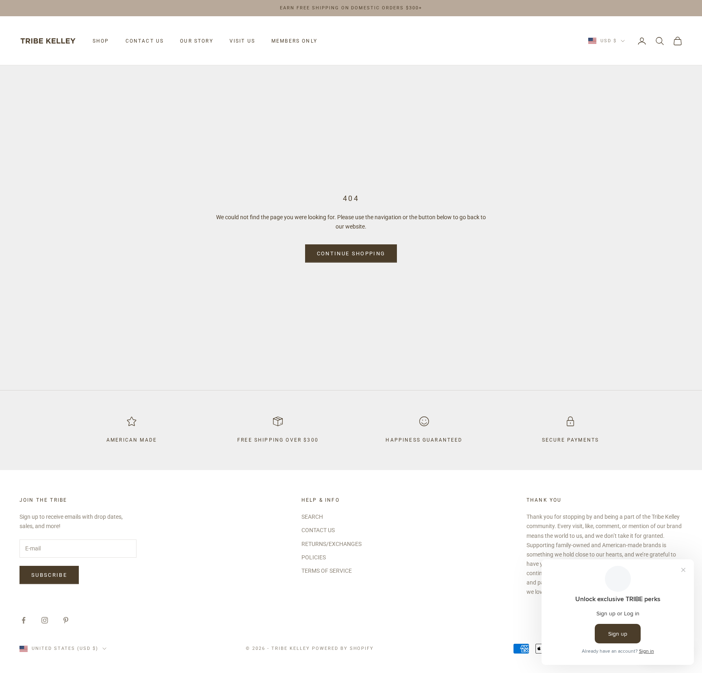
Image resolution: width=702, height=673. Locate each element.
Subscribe (49, 575)
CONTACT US (145, 41)
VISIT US (242, 41)
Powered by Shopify (343, 648)
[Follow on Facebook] (24, 620)
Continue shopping (351, 253)
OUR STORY (196, 41)
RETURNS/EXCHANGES (331, 544)
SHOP (101, 41)
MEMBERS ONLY (294, 41)
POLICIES (313, 557)
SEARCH (312, 516)
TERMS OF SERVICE (326, 570)
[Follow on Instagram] (45, 620)
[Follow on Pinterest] (66, 620)
